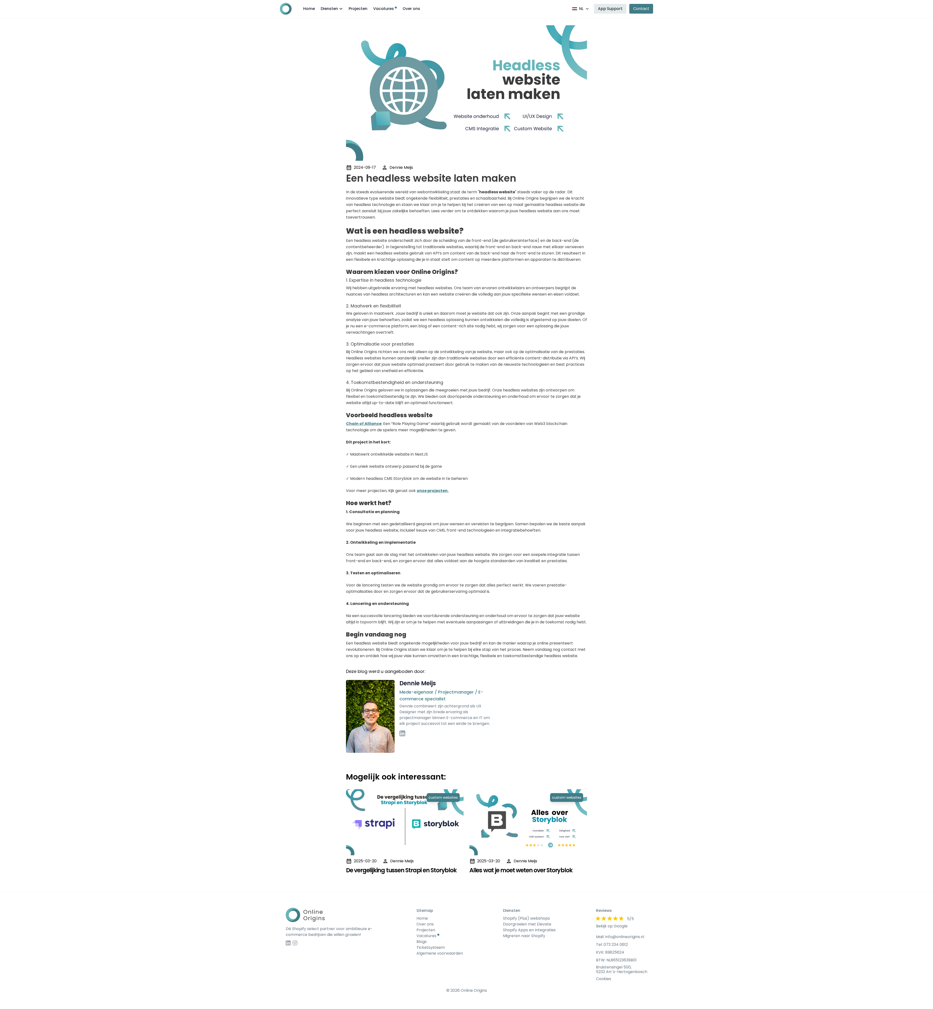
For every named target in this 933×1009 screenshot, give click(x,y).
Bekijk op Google (612, 926)
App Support (610, 8)
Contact (641, 8)
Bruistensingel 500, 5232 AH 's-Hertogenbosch (621, 969)
